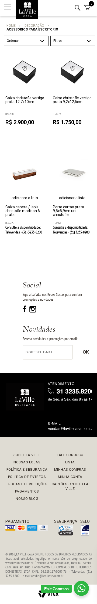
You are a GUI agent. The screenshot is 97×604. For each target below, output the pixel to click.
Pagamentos (27, 491)
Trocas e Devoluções (27, 484)
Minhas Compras (70, 469)
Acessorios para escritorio (32, 29)
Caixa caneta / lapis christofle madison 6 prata (22, 211)
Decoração (34, 26)
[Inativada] (85, 530)
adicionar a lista (25, 198)
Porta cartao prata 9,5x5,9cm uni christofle (68, 211)
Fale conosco (70, 455)
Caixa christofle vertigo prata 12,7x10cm (24, 100)
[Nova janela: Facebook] (25, 311)
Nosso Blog (27, 499)
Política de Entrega (27, 477)
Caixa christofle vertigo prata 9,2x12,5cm (72, 100)
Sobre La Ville (27, 455)
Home (11, 26)
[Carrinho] (87, 8)
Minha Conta (70, 477)
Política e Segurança (27, 469)
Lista (70, 462)
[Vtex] (48, 594)
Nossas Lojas (26, 462)
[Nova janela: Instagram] (33, 311)
